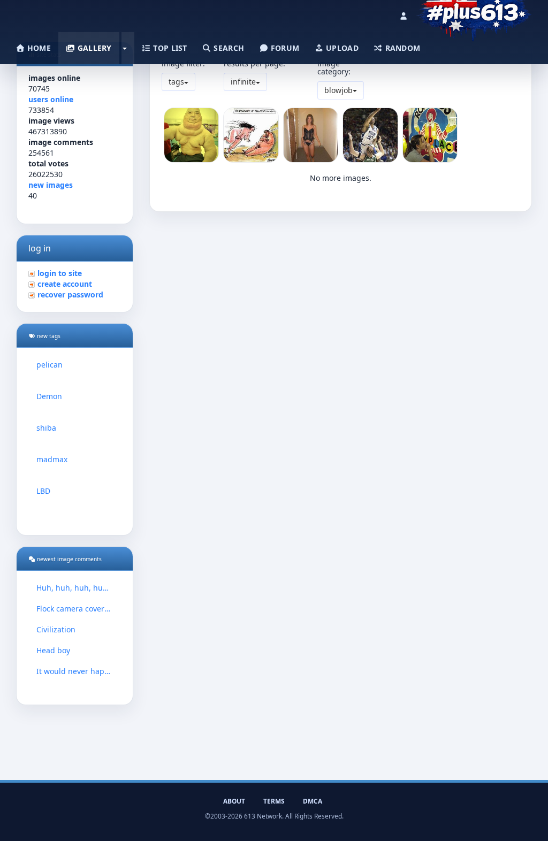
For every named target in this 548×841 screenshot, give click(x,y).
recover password (70, 294)
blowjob (338, 90)
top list (169, 48)
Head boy (53, 650)
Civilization (55, 629)
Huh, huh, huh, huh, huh (74, 588)
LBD (43, 491)
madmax (51, 459)
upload (341, 48)
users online (50, 99)
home (38, 48)
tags (176, 82)
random (401, 48)
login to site (59, 273)
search (227, 48)
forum (284, 48)
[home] (474, 13)
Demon (49, 396)
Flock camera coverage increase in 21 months (74, 608)
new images (50, 185)
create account (64, 284)
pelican (49, 365)
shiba (46, 428)
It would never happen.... (74, 671)
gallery (93, 48)
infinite (243, 82)
